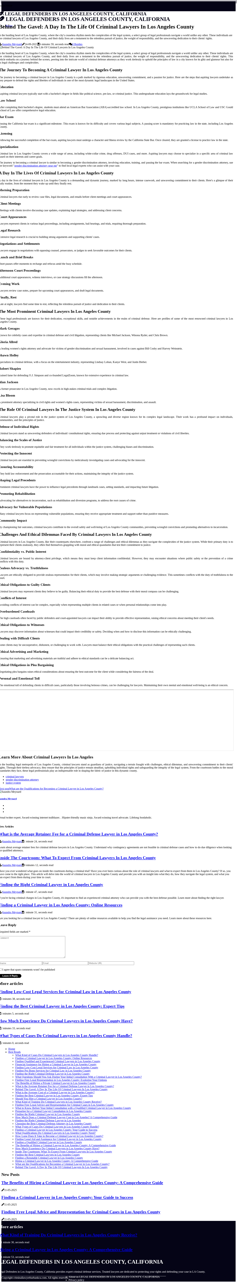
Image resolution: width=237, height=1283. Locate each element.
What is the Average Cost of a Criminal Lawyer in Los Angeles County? (55, 1092)
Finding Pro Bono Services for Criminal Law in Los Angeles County (53, 1070)
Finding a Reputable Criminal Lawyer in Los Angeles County (49, 1157)
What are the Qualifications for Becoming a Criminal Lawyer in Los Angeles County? (62, 1164)
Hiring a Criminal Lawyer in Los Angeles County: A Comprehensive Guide (56, 1160)
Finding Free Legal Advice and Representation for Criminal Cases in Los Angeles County (64, 1104)
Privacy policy (76, 1280)
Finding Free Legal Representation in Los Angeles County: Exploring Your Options (61, 1080)
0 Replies (77, 44)
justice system (13, 782)
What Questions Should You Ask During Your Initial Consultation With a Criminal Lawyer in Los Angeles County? (78, 1076)
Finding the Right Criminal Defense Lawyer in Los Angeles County (52, 1073)
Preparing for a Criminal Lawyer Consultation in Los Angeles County (53, 1111)
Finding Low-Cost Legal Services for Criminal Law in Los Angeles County (56, 1067)
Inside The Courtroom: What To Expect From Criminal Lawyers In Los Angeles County (63, 1151)
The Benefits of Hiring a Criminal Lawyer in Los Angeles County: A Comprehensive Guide (65, 1145)
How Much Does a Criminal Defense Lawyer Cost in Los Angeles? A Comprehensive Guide (66, 1117)
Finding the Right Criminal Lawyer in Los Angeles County (47, 1114)
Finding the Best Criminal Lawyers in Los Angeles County (47, 1154)
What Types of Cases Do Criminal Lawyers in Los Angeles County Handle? (57, 1126)
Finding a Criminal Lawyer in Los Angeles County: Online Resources (53, 1058)
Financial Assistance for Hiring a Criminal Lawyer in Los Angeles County (55, 1064)
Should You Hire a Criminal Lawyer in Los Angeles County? (48, 1098)
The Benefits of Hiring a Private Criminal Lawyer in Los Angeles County (55, 1083)
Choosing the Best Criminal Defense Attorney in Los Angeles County (53, 1123)
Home (11, 1048)
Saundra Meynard (12, 44)
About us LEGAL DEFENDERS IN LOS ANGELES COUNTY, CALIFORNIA (114, 1276)
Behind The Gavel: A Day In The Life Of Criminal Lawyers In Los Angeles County (61, 1089)
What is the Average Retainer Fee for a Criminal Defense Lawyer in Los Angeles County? (64, 1086)
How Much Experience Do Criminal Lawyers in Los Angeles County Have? (57, 1148)
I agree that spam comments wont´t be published (28, 969)
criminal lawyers (15, 776)
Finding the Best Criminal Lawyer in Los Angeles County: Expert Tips (54, 1095)
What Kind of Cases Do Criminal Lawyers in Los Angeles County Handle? (56, 1055)
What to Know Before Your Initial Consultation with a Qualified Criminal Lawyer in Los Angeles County (73, 1108)
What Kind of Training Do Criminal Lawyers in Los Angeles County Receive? (58, 1101)
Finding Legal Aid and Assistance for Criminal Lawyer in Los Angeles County (58, 1139)
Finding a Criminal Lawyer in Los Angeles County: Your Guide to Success (56, 1129)
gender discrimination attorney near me (35, 165)
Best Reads (14, 1051)
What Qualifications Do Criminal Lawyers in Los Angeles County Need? (55, 1132)
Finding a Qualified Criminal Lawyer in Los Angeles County (48, 1142)
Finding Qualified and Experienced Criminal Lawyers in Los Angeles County (57, 1061)
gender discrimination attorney (22, 779)
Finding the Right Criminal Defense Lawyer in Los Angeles (48, 1120)
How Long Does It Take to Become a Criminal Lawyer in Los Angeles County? (59, 1136)
